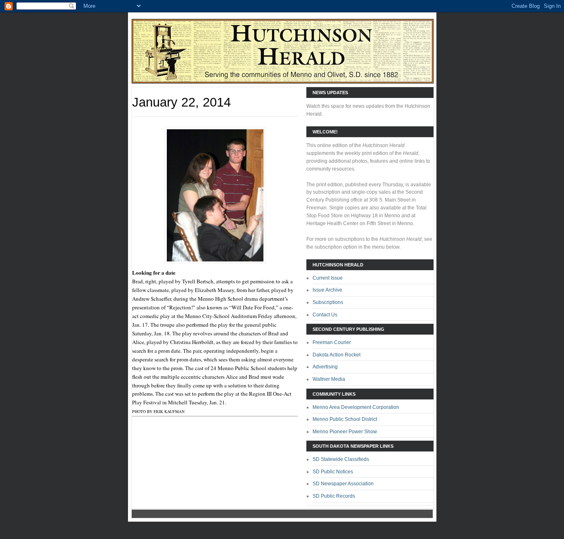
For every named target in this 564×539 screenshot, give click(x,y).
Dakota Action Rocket (336, 355)
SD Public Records (334, 496)
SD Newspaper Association (343, 484)
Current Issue (328, 278)
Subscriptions (328, 302)
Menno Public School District (345, 419)
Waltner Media (329, 379)
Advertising (325, 367)
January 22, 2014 (181, 102)
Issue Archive (327, 290)
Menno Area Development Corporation (356, 407)
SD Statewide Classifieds (341, 459)
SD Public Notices (333, 472)
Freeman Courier (332, 342)
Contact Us (325, 315)
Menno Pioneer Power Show (345, 432)
